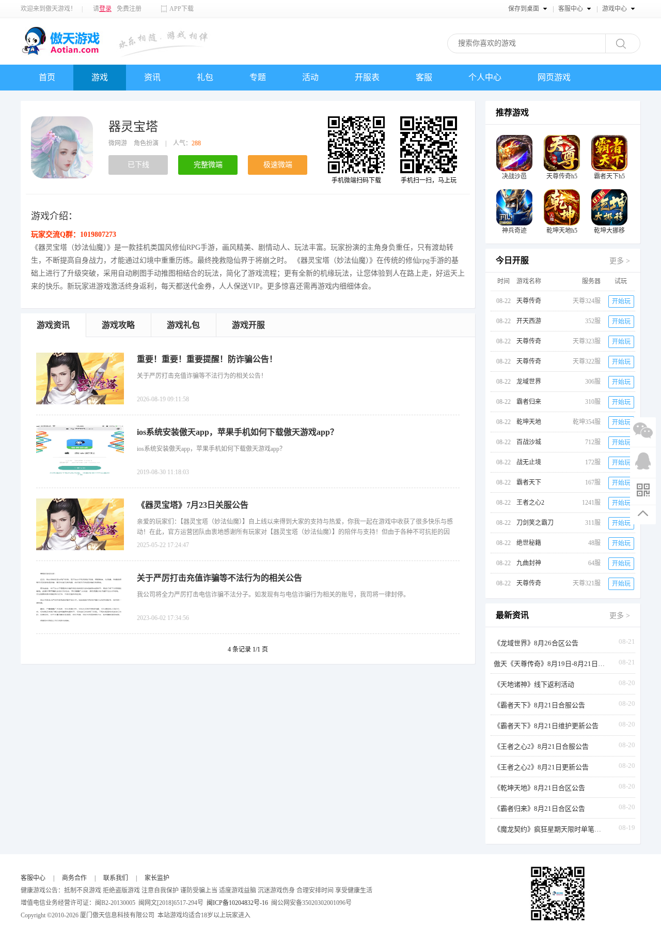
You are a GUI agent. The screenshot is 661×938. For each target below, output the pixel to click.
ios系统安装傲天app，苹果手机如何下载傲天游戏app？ (237, 432)
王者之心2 (530, 502)
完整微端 (208, 165)
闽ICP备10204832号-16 (237, 902)
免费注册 (129, 8)
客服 (424, 77)
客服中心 (33, 878)
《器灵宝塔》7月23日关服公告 (192, 505)
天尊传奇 (528, 301)
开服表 (367, 77)
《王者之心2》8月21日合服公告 (541, 746)
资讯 (152, 77)
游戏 (99, 77)
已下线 (138, 165)
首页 (47, 77)
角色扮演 (146, 143)
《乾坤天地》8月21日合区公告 (539, 788)
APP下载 (181, 8)
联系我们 (115, 878)
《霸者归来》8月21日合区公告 (539, 808)
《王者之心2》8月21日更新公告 (541, 767)
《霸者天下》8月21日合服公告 (539, 705)
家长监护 (157, 878)
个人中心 (484, 77)
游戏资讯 (53, 325)
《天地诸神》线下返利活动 (534, 684)
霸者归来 (528, 401)
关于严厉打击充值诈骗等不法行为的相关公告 (219, 577)
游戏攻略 (118, 325)
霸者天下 (528, 482)
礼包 (205, 77)
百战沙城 (528, 442)
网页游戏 (554, 77)
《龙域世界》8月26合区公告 (536, 643)
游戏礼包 (183, 325)
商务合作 (74, 878)
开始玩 (621, 301)
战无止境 (528, 462)
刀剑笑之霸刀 (535, 522)
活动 (310, 77)
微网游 (117, 143)
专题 (257, 77)
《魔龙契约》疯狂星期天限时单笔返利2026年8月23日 (550, 829)
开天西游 (528, 321)
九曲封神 (528, 563)
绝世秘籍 (528, 543)
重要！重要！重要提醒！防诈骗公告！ (207, 359)
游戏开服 (248, 325)
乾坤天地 (528, 422)
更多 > (619, 261)
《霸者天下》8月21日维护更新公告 (546, 726)
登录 (105, 8)
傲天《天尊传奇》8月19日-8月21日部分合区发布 (550, 664)
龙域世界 (528, 381)
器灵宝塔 (133, 126)
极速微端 (277, 165)
